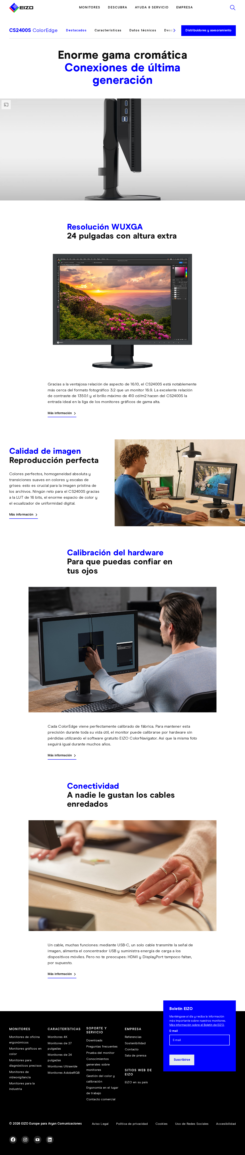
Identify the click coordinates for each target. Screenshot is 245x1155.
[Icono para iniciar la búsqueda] (233, 8)
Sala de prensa (135, 1055)
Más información (60, 413)
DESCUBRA (117, 7)
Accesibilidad (226, 1124)
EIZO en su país (136, 1082)
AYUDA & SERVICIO (152, 7)
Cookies (161, 1124)
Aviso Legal (100, 1124)
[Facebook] (13, 1140)
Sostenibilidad (135, 1043)
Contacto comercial (101, 1099)
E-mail (173, 1031)
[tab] (78, 33)
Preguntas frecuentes (102, 1046)
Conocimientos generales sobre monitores (98, 1064)
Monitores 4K (57, 1037)
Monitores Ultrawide (62, 1066)
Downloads (94, 1040)
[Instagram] (25, 1140)
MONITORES (89, 7)
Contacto (132, 1049)
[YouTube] (37, 1140)
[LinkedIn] (50, 1140)
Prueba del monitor (100, 1053)
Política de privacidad (132, 1124)
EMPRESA (184, 7)
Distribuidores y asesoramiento (208, 30)
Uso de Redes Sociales (191, 1124)
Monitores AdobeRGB (64, 1072)
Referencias (133, 1037)
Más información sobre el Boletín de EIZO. (196, 1025)
